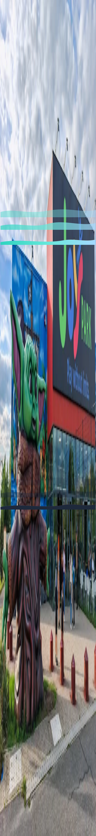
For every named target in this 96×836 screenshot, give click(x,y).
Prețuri (4, 806)
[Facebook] (48, 702)
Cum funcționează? (12, 367)
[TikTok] (48, 797)
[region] (48, 166)
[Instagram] (48, 607)
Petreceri (5, 803)
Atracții (4, 802)
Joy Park (4, 509)
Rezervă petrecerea (4, 824)
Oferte (4, 804)
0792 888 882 (7, 813)
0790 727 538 (7, 814)
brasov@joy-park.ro (8, 816)
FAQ (4, 808)
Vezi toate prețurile (4, 367)
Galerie (4, 807)
